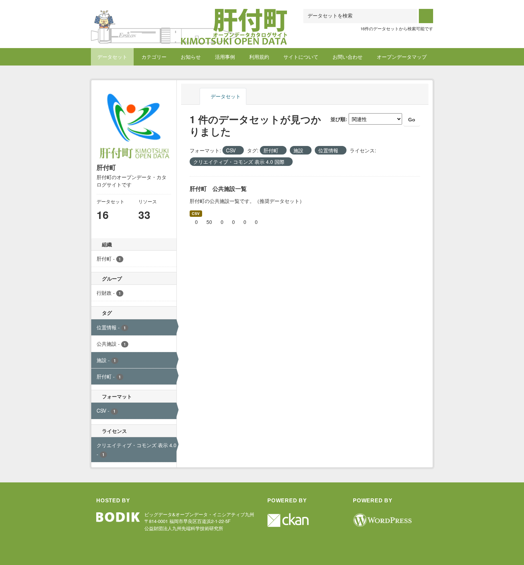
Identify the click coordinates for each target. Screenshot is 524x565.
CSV (196, 213)
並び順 (337, 118)
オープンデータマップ (402, 56)
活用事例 (225, 56)
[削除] (238, 150)
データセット (112, 56)
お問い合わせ (348, 56)
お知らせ (191, 56)
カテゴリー (154, 56)
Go (411, 119)
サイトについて (300, 56)
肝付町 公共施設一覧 (218, 188)
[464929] (189, 17)
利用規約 (259, 56)
